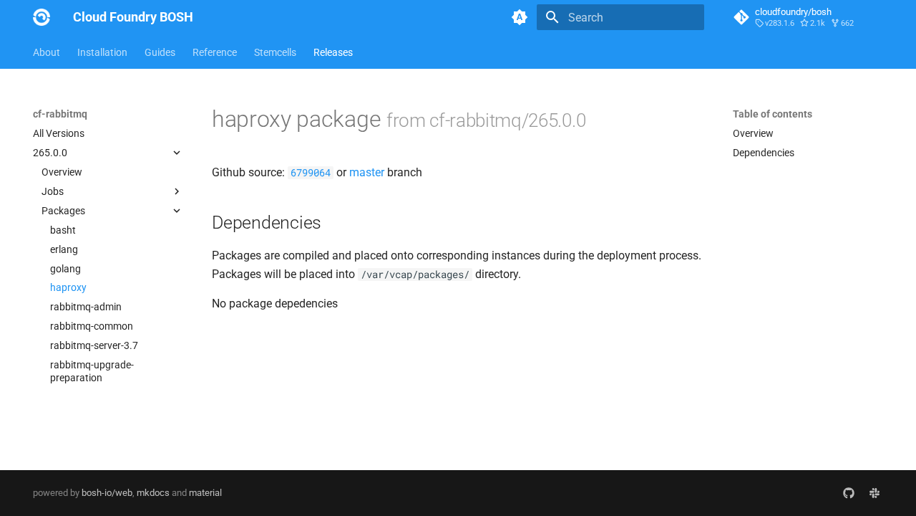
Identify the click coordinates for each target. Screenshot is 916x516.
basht (63, 230)
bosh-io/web (107, 492)
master (366, 172)
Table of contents (772, 114)
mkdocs (153, 492)
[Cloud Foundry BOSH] (41, 17)
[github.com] (848, 493)
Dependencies (763, 152)
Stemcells (275, 52)
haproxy (68, 287)
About (46, 52)
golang (65, 268)
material (205, 492)
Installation (102, 52)
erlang (64, 249)
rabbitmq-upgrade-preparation (92, 371)
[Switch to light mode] (519, 17)
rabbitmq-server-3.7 (94, 345)
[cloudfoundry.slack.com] (874, 493)
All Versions (58, 133)
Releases (333, 52)
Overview (62, 172)
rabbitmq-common (91, 326)
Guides (160, 52)
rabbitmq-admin (86, 306)
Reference (215, 52)
